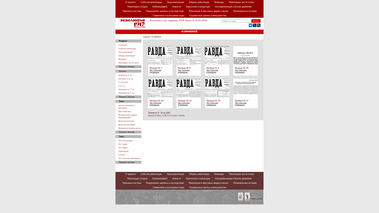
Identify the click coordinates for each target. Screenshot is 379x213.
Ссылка (121, 155)
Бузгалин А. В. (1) (125, 79)
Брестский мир (124, 111)
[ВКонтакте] (250, 25)
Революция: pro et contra (241, 2)
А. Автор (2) (123, 82)
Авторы (122, 71)
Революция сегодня (137, 6)
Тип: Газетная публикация (129, 158)
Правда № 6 (184, 68)
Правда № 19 (213, 100)
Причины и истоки (132, 11)
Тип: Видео (123, 148)
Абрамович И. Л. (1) (126, 89)
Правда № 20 (156, 100)
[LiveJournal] (259, 25)
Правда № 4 (212, 68)
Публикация (123, 151)
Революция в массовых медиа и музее (208, 11)
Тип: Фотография (125, 141)
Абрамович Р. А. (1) (126, 93)
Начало (151, 115)
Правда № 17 (242, 100)
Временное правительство (129, 128)
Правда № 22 (242, 68)
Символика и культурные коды (168, 15)
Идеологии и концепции (198, 6)
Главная (146, 37)
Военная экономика (126, 125)
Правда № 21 (185, 100)
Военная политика (126, 121)
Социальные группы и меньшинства (207, 15)
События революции (151, 2)
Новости (176, 6)
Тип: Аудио (122, 144)
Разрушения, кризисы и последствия (165, 11)
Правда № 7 (156, 68)
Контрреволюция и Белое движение (233, 6)
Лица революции (175, 2)
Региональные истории (245, 11)
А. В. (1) (121, 86)
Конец (182, 115)
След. (175, 115)
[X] (254, 25)
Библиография (159, 6)
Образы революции (199, 2)
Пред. (159, 115)
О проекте (130, 2)
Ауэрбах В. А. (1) (125, 75)
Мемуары (219, 2)
